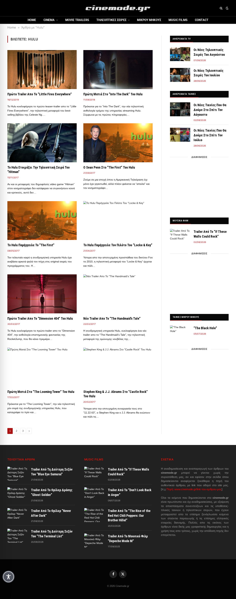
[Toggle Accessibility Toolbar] (8, 576)
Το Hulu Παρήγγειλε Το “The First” (30, 245)
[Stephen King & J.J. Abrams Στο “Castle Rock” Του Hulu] (118, 367)
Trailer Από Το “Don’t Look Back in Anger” (129, 492)
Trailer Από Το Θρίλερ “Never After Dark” (51, 513)
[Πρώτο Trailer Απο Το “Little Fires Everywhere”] (42, 69)
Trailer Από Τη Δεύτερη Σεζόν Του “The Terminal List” (51, 533)
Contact (201, 20)
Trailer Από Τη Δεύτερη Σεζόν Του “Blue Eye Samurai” (51, 471)
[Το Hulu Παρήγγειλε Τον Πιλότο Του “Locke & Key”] (118, 220)
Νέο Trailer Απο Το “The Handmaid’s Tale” (111, 318)
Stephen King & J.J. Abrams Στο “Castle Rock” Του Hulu (115, 394)
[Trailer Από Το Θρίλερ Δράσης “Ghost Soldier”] (17, 494)
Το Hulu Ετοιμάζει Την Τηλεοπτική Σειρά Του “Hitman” (38, 169)
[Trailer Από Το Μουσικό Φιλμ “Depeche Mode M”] (94, 540)
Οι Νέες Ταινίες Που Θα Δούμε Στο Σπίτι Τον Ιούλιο (210, 135)
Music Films (178, 20)
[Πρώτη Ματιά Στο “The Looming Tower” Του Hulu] (42, 367)
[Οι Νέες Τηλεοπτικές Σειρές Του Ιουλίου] (180, 75)
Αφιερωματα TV (181, 38)
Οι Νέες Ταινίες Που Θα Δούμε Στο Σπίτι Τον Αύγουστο (210, 109)
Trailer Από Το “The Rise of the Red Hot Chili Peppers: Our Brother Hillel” (129, 515)
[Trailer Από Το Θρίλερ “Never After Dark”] (17, 515)
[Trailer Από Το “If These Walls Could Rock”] (180, 236)
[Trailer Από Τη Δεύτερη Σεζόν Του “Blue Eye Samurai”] (17, 474)
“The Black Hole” (205, 328)
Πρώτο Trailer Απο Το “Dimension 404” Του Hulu (40, 318)
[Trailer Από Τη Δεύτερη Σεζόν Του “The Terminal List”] (17, 536)
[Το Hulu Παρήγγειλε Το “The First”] (42, 220)
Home (32, 20)
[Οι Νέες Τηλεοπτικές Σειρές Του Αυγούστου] (180, 54)
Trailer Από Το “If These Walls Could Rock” (210, 234)
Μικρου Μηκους (149, 20)
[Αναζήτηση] (221, 8)
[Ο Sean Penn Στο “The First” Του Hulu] (118, 142)
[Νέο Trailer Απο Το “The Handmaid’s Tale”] (118, 293)
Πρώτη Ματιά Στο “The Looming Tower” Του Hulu (40, 392)
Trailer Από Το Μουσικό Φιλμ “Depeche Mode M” (128, 538)
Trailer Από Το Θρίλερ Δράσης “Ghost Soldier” (51, 492)
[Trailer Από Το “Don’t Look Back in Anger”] (94, 494)
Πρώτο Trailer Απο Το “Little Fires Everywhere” (39, 94)
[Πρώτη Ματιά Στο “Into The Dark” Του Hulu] (118, 69)
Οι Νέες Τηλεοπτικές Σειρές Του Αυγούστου (209, 52)
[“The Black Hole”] (180, 332)
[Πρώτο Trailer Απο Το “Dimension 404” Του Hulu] (42, 293)
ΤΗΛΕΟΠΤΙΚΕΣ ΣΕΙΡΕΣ (111, 20)
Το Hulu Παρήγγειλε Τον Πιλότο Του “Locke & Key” (117, 245)
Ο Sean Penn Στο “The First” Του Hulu (109, 167)
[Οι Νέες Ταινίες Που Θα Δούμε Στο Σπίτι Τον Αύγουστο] (180, 109)
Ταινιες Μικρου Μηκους (186, 317)
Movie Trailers (77, 20)
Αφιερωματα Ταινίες (184, 94)
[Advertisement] (199, 186)
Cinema (49, 20)
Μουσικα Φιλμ (180, 220)
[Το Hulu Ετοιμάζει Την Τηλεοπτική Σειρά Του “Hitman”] (42, 142)
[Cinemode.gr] (118, 8)
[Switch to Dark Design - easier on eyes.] (227, 8)
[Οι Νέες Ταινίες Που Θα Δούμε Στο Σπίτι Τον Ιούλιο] (180, 135)
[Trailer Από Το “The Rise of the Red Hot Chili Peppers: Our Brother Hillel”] (94, 515)
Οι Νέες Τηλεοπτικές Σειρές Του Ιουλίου (208, 73)
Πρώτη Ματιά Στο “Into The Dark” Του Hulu (113, 94)
